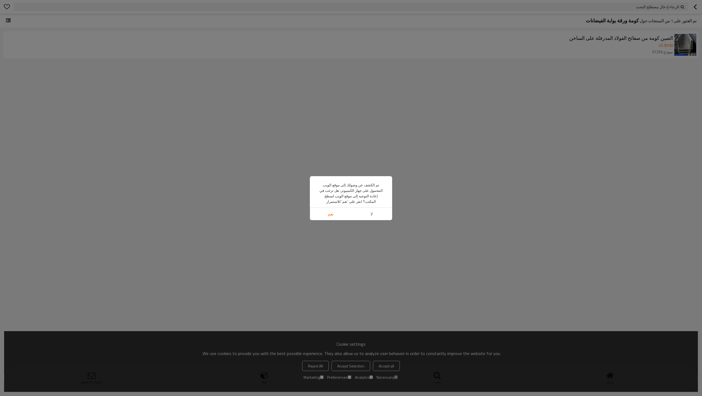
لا (371, 214)
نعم (330, 214)
